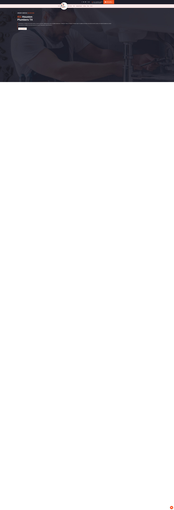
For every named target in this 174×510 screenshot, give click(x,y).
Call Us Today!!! (22, 28)
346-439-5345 (109, 2)
